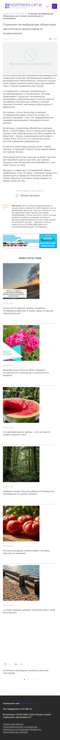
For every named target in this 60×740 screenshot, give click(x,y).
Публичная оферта (13, 724)
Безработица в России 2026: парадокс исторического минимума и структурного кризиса (26, 373)
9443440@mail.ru (29, 703)
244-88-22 (26, 709)
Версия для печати (30, 195)
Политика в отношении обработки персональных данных (22, 730)
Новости (7, 13)
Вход (47, 6)
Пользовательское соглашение (20, 727)
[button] (24, 679)
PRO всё (19, 13)
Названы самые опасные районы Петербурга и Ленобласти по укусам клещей (29, 492)
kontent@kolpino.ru (36, 224)
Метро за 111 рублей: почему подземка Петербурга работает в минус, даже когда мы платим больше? (28, 311)
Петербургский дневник (31, 191)
